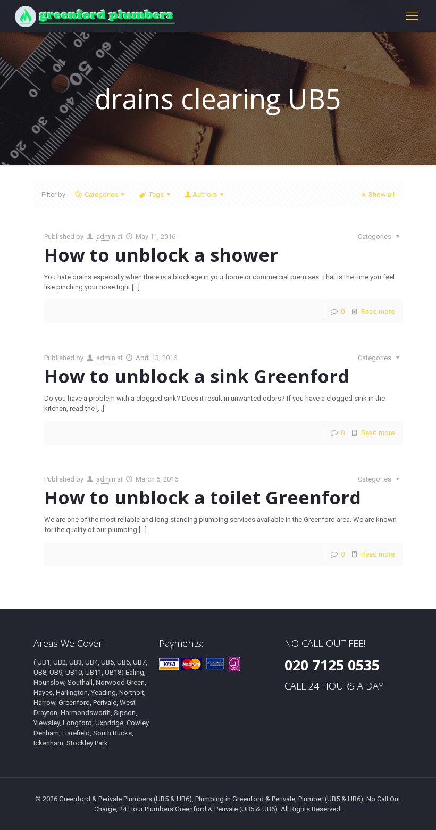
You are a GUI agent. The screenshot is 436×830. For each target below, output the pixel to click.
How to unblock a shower (161, 255)
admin (105, 236)
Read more (378, 312)
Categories (101, 194)
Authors (204, 194)
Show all (381, 194)
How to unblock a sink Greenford (196, 376)
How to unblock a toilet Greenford (202, 497)
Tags (156, 194)
